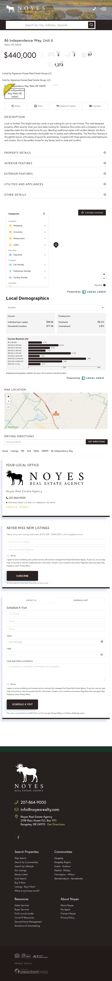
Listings (14, 450)
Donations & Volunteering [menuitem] (27, 925)
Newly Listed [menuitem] (21, 874)
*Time (9, 649)
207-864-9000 (17, 497)
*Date (9, 636)
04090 (45, 450)
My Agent (24, 507)
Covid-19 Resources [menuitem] (24, 917)
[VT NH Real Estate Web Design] (56, 971)
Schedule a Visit (80, 600)
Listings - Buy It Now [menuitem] (25, 886)
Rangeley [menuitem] (58, 858)
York (29, 450)
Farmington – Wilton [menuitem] (64, 874)
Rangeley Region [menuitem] (62, 862)
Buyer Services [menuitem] (22, 909)
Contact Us (12, 507)
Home (5, 450)
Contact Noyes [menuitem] (68, 913)
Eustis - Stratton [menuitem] (62, 866)
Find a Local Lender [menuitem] (24, 913)
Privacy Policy (25, 566)
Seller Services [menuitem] (22, 905)
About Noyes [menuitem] (67, 905)
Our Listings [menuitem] (21, 870)
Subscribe (22, 575)
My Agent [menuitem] (65, 909)
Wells (36, 450)
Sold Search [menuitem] (21, 878)
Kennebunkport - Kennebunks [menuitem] (68, 878)
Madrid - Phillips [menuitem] (62, 870)
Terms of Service (72, 713)
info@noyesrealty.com (40, 809)
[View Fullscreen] (8, 407)
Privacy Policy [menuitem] (67, 917)
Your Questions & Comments (20, 661)
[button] (91, 25)
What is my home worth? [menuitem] (27, 890)
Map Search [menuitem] (20, 858)
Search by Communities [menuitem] (26, 862)
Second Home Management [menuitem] (28, 921)
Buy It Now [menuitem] (20, 882)
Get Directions (96, 441)
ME (22, 450)
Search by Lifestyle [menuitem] (24, 866)
